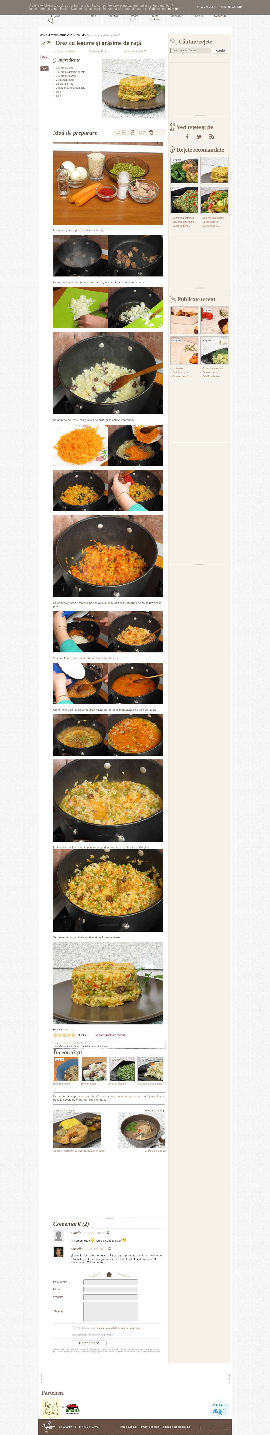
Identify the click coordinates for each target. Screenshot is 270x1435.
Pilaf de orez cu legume (150, 1084)
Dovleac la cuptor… (213, 372)
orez (65, 1029)
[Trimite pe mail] (44, 68)
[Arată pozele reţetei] (124, 132)
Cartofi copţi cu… (211, 225)
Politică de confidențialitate (176, 1427)
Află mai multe (206, 7)
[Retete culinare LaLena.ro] (51, 1417)
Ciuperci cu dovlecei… (214, 218)
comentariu (121, 1096)
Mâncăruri (66, 35)
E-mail (57, 1289)
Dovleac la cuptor (181, 376)
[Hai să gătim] (71, 1417)
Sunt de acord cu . (108, 1328)
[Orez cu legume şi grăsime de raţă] (133, 89)
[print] (151, 132)
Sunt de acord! (231, 7)
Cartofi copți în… (181, 372)
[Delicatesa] (48, 1427)
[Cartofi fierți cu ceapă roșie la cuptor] (184, 320)
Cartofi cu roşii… (211, 222)
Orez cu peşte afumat (183, 222)
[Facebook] (187, 136)
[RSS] (211, 136)
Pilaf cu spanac (117, 1084)
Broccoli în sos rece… (214, 368)
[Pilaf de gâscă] (94, 1069)
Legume (80, 35)
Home (43, 35)
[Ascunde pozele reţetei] (132, 132)
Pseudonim (60, 1281)
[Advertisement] (109, 1188)
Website (58, 1296)
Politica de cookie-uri (164, 8)
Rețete (53, 35)
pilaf (72, 1029)
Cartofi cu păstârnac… (184, 218)
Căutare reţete (195, 41)
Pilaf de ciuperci (61, 1084)
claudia (76, 1233)
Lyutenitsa (177, 368)
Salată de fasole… (212, 376)
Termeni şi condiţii (149, 1427)
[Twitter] (199, 136)
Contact (132, 1427)
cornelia (77, 1249)
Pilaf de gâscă (88, 1084)
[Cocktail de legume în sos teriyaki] (214, 200)
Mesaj (58, 1311)
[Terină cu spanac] (184, 200)
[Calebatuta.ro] (220, 1417)
